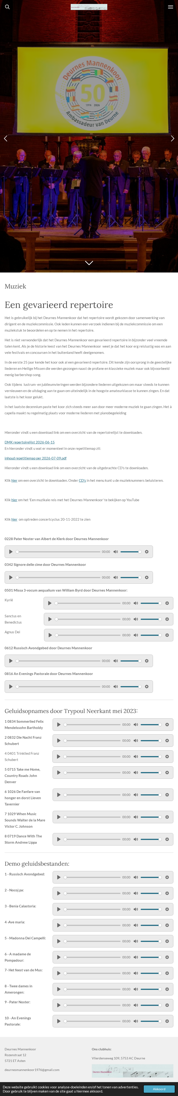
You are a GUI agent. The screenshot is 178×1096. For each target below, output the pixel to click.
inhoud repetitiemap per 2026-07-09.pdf (36, 458)
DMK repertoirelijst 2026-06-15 (30, 442)
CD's (82, 480)
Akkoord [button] (159, 1089)
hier (14, 480)
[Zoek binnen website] (7, 7)
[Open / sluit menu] (170, 7)
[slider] (58, 552)
